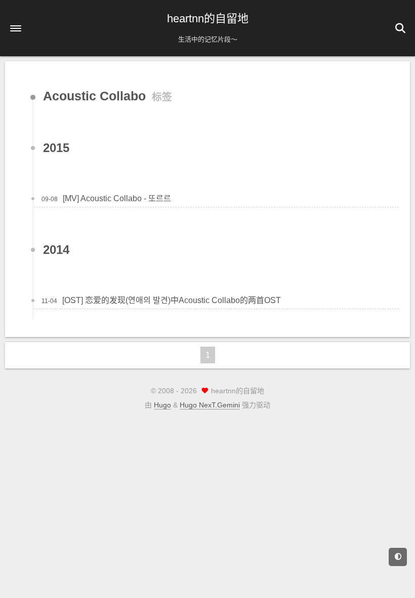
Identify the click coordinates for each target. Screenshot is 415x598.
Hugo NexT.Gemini (210, 405)
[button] (15, 28)
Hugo (162, 405)
